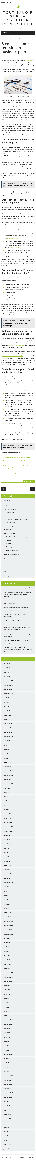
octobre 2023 (8, 779)
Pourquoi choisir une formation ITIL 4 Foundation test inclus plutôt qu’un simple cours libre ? (18, 649)
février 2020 (7, 964)
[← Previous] (3, 489)
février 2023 (7, 814)
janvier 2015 (7, 1114)
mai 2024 (6, 754)
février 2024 (7, 762)
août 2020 (7, 938)
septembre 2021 (9, 882)
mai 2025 (6, 702)
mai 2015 (6, 1101)
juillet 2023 (7, 792)
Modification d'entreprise (11, 558)
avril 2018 (7, 1050)
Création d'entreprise (10, 509)
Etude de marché (11, 516)
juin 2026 (6, 672)
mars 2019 (7, 1011)
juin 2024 (6, 749)
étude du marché (12, 238)
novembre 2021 (8, 874)
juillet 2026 (7, 668)
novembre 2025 (8, 685)
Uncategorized (8, 576)
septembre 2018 (9, 1028)
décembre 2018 (8, 1020)
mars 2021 (7, 908)
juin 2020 (6, 947)
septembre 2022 (9, 835)
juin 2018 (6, 1041)
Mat (22, 38)
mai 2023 (6, 801)
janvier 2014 (7, 1149)
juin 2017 (6, 1063)
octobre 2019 (8, 981)
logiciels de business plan (16, 345)
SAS (5, 567)
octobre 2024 (8, 732)
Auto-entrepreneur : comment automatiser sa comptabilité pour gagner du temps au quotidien (17, 594)
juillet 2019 (7, 994)
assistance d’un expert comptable (12, 356)
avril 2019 (7, 1007)
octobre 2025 (8, 689)
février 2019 (7, 1015)
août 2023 (7, 788)
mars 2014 (7, 1140)
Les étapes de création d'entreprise (16, 519)
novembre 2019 (8, 977)
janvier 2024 (7, 766)
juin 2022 (6, 848)
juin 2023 (6, 796)
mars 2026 (7, 676)
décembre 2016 (8, 1076)
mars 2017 (7, 1071)
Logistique (9, 543)
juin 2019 (6, 998)
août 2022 (7, 839)
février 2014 (7, 1144)
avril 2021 (7, 904)
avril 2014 (7, 1136)
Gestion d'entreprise (10, 533)
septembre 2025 (9, 693)
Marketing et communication (14, 547)
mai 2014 (6, 1131)
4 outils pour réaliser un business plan (17, 457)
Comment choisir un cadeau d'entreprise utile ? (18, 588)
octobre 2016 (8, 1084)
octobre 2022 (8, 831)
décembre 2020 (8, 921)
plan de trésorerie (15, 247)
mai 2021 (6, 899)
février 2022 (7, 865)
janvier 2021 (7, 917)
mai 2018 (6, 1045)
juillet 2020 (7, 942)
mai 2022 (6, 852)
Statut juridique (10, 522)
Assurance (7, 500)
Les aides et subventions (11, 554)
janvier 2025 (7, 719)
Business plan (28, 481)
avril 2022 (7, 857)
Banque (6, 505)
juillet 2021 (7, 891)
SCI (5, 571)
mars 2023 (7, 809)
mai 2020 (6, 951)
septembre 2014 (9, 1123)
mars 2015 (7, 1106)
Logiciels (8, 540)
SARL (5, 563)
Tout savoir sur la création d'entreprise (18, 18)
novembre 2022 (8, 826)
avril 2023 (7, 805)
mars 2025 (7, 711)
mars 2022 (7, 861)
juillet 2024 (7, 745)
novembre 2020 (8, 925)
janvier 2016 (7, 1088)
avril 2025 (7, 706)
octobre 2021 (8, 878)
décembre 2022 (8, 822)
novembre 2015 (8, 1093)
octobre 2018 (8, 1024)
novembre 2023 (8, 775)
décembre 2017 (8, 1054)
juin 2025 (6, 698)
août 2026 (7, 663)
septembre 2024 (9, 736)
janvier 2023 (7, 818)
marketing (30, 60)
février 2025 (7, 715)
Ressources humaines (12, 550)
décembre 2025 (8, 681)
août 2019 (7, 990)
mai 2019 (6, 1003)
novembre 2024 (8, 728)
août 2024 (7, 741)
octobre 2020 (8, 930)
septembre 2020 (9, 934)
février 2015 (7, 1110)
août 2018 (7, 1033)
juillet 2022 (7, 844)
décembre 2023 (8, 771)
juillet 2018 (7, 1037)
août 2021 (7, 887)
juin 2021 (6, 895)
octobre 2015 (8, 1097)
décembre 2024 (8, 723)
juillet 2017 (7, 1058)
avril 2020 (7, 955)
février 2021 (7, 912)
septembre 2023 (9, 784)
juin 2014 (6, 1127)
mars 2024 (7, 758)
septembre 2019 (9, 985)
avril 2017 (7, 1067)
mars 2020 (7, 960)
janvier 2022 (7, 869)
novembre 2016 (8, 1080)
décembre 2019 (8, 972)
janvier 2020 (7, 968)
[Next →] (32, 489)
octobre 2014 (8, 1118)
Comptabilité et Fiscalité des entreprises (18, 537)
